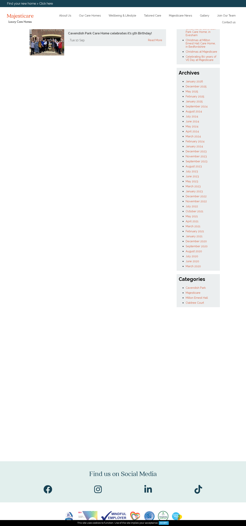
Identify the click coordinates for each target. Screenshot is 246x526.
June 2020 (192, 261)
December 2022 (196, 196)
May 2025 (192, 91)
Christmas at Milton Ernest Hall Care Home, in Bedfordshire (201, 43)
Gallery (204, 15)
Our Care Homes (90, 15)
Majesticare (193, 292)
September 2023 (196, 161)
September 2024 (197, 106)
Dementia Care (12, 52)
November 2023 (196, 156)
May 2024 (192, 126)
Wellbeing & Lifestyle (122, 15)
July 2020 (192, 256)
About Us (65, 15)
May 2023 (192, 181)
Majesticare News (180, 15)
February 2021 (195, 231)
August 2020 (194, 251)
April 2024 (192, 131)
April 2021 (192, 221)
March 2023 (193, 186)
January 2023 (194, 191)
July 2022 (192, 206)
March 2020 (193, 266)
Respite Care (10, 62)
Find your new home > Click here (30, 3)
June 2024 (192, 121)
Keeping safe (11, 75)
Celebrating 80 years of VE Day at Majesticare (201, 58)
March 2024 (193, 136)
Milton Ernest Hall (197, 297)
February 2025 (195, 96)
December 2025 (196, 86)
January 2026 (194, 81)
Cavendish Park (196, 287)
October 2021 (194, 211)
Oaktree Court (195, 302)
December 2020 (196, 241)
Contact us (229, 22)
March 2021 (193, 226)
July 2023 (192, 171)
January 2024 (194, 146)
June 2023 (192, 176)
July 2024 (192, 116)
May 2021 (192, 216)
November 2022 (196, 201)
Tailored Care (152, 15)
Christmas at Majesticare (201, 51)
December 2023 (196, 151)
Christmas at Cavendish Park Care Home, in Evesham (201, 32)
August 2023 (194, 166)
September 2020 (197, 246)
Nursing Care (10, 42)
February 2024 (195, 141)
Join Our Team (226, 15)
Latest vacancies (12, 32)
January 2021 (194, 236)
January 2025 (194, 101)
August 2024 (194, 111)
